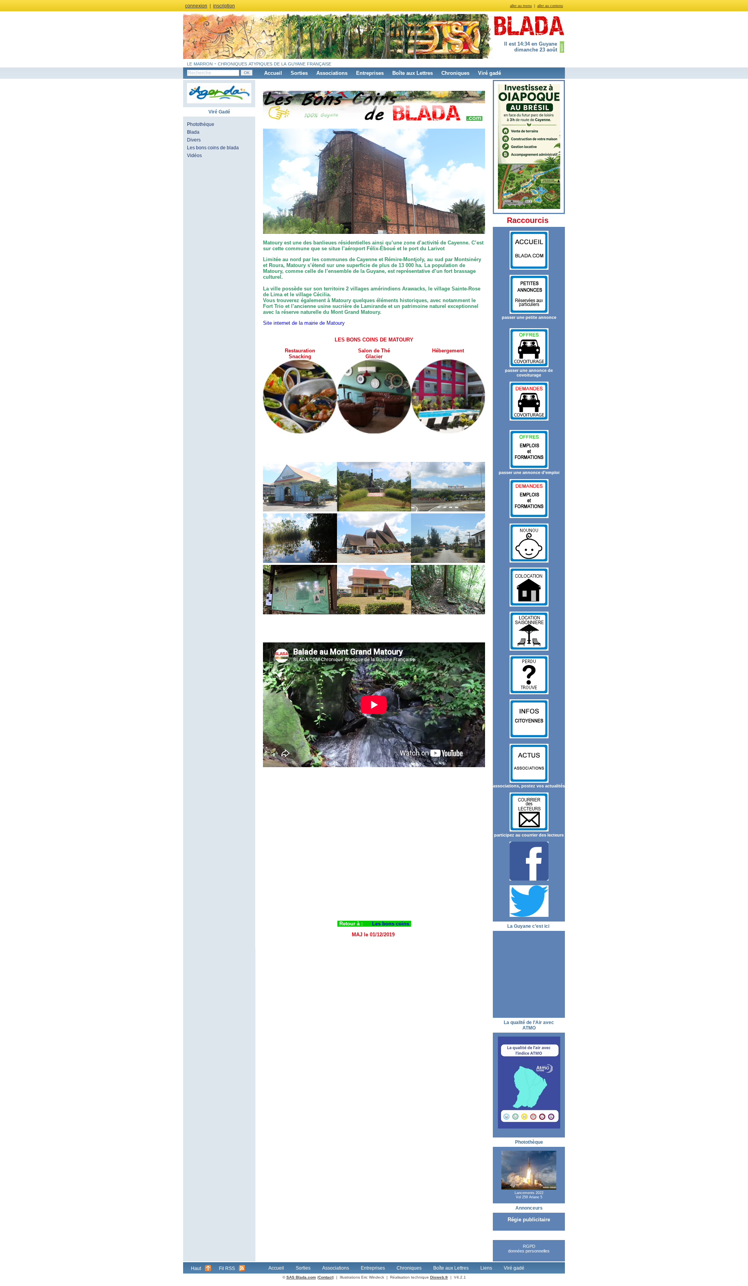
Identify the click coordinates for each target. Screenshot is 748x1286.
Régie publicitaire (529, 1219)
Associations (332, 73)
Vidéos (194, 155)
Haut (196, 1268)
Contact (325, 1277)
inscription (224, 6)
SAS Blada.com (301, 1277)
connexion (196, 6)
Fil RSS (227, 1268)
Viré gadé (489, 73)
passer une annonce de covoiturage (529, 372)
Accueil (273, 73)
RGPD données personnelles (529, 1248)
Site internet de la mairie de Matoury (304, 323)
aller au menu (521, 6)
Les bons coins (390, 924)
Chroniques (455, 73)
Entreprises (370, 73)
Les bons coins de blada (213, 147)
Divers (194, 140)
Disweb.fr (439, 1277)
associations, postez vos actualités (529, 786)
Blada (193, 132)
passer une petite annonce (529, 317)
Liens (486, 1268)
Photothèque (200, 124)
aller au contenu (550, 6)
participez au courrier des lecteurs (529, 835)
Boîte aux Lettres (412, 73)
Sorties (299, 73)
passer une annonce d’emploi (529, 472)
